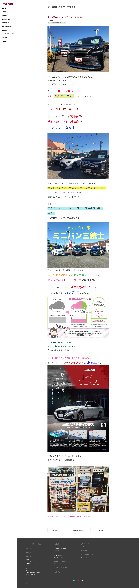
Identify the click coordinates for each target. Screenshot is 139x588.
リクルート (28, 570)
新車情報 (28, 552)
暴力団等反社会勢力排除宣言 (31, 574)
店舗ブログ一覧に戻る (78, 530)
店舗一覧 (28, 548)
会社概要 (28, 559)
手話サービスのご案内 (58, 563)
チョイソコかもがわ (85, 557)
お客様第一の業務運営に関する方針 (33, 572)
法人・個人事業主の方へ (58, 555)
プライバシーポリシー (30, 563)
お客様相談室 (57, 572)
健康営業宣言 (28, 566)
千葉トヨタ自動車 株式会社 (33, 544)
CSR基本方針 (28, 561)
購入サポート (56, 546)
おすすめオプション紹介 (58, 553)
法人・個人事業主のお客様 (60, 567)
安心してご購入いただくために (60, 548)
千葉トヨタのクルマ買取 (58, 557)
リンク (27, 568)
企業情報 (28, 557)
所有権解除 (84, 550)
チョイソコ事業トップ (87, 555)
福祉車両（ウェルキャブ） (60, 561)
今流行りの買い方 (57, 550)
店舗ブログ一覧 (85, 544)
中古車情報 (56, 544)
